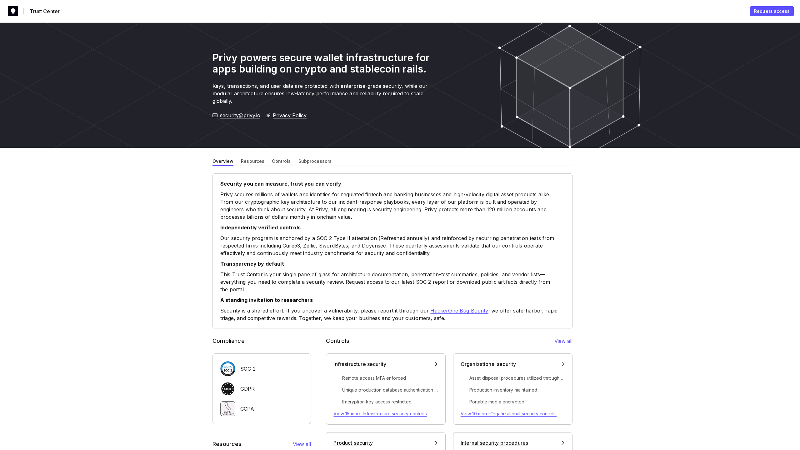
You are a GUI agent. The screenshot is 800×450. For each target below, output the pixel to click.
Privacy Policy (290, 115)
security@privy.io (240, 115)
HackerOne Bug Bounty (459, 311)
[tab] (222, 160)
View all (302, 444)
